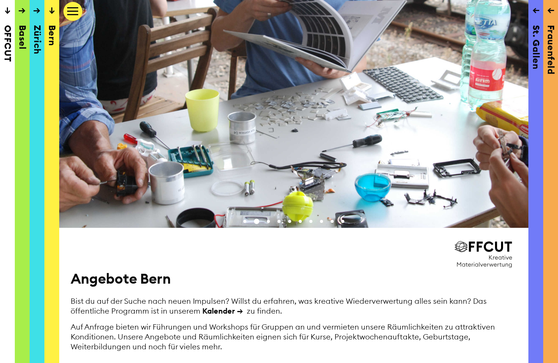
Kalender (218, 311)
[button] (244, 221)
